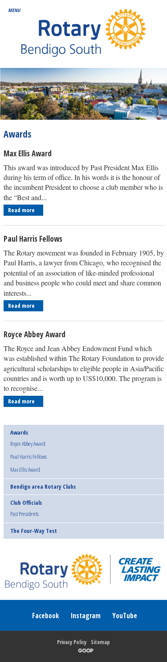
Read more (22, 210)
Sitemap (100, 642)
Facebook (45, 615)
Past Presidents (24, 514)
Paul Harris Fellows (33, 239)
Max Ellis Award (28, 153)
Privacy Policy (71, 642)
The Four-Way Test (33, 531)
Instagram (85, 615)
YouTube (124, 615)
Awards (19, 432)
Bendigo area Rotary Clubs (43, 486)
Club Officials (26, 503)
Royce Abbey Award (34, 334)
